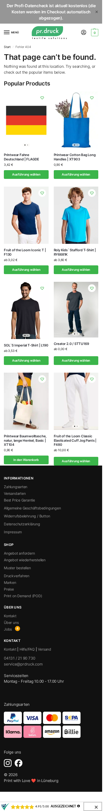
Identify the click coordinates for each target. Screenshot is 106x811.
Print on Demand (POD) (23, 596)
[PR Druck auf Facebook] (18, 763)
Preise (9, 589)
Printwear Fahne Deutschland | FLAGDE (21, 157)
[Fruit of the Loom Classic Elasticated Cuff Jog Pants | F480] (76, 401)
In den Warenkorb (26, 460)
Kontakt (10, 616)
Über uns (11, 622)
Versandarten (14, 493)
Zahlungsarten (15, 487)
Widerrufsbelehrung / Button (27, 516)
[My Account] (84, 32)
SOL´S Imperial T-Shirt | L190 (26, 345)
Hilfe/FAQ (27, 649)
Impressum (13, 532)
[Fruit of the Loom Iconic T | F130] (26, 215)
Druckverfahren (16, 576)
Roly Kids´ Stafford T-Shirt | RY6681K (75, 252)
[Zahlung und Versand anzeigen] (51, 725)
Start (7, 47)
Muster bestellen (17, 568)
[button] (94, 32)
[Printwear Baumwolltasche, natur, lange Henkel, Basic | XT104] (26, 401)
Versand (44, 649)
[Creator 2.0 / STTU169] (76, 309)
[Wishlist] (42, 98)
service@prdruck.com (23, 664)
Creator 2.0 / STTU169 (71, 344)
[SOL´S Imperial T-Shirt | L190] (26, 310)
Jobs (8, 629)
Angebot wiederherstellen (25, 560)
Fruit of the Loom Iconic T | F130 (25, 252)
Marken (10, 582)
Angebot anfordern (19, 553)
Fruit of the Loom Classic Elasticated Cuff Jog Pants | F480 (75, 440)
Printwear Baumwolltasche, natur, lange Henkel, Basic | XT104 (25, 440)
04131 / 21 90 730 (19, 658)
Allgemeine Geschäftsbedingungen (32, 508)
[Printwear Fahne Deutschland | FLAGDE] (26, 120)
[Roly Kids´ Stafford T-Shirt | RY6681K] (76, 215)
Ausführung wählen (26, 174)
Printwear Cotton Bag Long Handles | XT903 (75, 157)
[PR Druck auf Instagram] (8, 763)
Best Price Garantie (19, 500)
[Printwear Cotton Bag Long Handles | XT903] (76, 120)
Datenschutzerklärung (22, 524)
